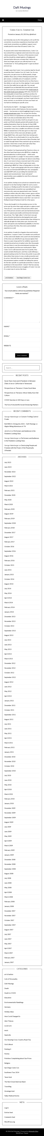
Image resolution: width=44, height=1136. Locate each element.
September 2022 (10, 476)
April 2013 (8, 654)
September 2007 (10, 925)
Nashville (7, 1035)
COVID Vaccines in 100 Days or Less (16, 400)
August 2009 (8, 822)
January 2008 (9, 906)
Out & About (8, 1044)
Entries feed (8, 1112)
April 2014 (8, 598)
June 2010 (7, 780)
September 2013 (10, 631)
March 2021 (8, 486)
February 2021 (9, 490)
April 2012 (8, 696)
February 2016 (9, 560)
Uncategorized (9, 1091)
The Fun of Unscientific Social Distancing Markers (21, 405)
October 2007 (9, 920)
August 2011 (8, 719)
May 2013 (7, 649)
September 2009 (10, 817)
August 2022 (8, 481)
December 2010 (9, 757)
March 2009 (8, 845)
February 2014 (9, 607)
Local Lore (8, 1026)
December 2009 (9, 808)
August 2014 (8, 584)
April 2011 (8, 738)
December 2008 (9, 859)
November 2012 (9, 668)
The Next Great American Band (14, 1082)
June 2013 (7, 645)
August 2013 (8, 635)
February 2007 (9, 958)
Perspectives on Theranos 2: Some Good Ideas (20, 388)
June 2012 (7, 687)
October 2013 (9, 626)
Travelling (7, 1086)
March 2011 (8, 743)
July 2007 (7, 934)
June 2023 (7, 467)
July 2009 (7, 827)
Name (7, 326)
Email (7, 336)
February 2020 (9, 509)
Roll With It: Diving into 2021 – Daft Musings (20, 424)
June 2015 (7, 570)
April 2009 (8, 841)
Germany (7, 1007)
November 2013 (9, 621)
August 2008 (8, 873)
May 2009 (7, 836)
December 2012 (9, 663)
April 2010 (8, 789)
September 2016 (10, 551)
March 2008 (8, 897)
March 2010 (8, 794)
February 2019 (9, 518)
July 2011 (7, 724)
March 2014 (8, 602)
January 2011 (9, 752)
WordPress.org (9, 1122)
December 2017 (9, 532)
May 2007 (7, 944)
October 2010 (9, 766)
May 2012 (7, 691)
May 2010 (7, 785)
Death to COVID (10, 993)
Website (7, 346)
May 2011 (7, 733)
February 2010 (9, 799)
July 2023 (7, 462)
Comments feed (9, 1117)
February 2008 (9, 901)
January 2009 (9, 855)
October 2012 (9, 673)
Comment (9, 298)
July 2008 (7, 878)
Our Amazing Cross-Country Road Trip (17, 1040)
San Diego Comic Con (23, 278)
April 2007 (8, 948)
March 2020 (8, 504)
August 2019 (8, 514)
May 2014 (7, 593)
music (6, 1030)
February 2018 (9, 528)
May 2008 (7, 887)
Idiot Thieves (8, 1021)
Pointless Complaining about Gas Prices (18, 1058)
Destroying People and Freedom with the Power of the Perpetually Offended (20, 447)
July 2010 (7, 775)
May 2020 (7, 500)
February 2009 (9, 850)
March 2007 (8, 953)
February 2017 (9, 542)
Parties (6, 1054)
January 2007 (9, 962)
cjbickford (32, 34)
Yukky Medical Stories (11, 1096)
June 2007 (7, 939)
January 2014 (9, 612)
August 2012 (8, 682)
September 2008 (10, 869)
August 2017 (8, 537)
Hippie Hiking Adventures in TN (15, 426)
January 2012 (9, 701)
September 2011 (10, 715)
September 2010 (10, 771)
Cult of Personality (10, 979)
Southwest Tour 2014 (11, 1072)
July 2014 (7, 588)
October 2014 (9, 579)
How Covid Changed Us (12, 1016)
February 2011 (9, 747)
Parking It (7, 1049)
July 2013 (7, 640)
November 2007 (9, 915)
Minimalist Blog (33, 1131)
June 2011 (7, 729)
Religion (7, 1063)
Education (7, 998)
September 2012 (10, 677)
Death (6, 988)
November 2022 (9, 472)
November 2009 (9, 813)
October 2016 (9, 546)
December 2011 (9, 705)
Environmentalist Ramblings (13, 1002)
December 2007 (9, 911)
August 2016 (8, 556)
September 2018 (10, 523)
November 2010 (9, 761)
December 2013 (9, 616)
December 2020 (9, 495)
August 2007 (8, 930)
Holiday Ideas (9, 1012)
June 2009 (7, 831)
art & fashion (9, 278)
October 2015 (9, 565)
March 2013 (8, 659)
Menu (40, 20)
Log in (6, 1108)
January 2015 (9, 574)
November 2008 (9, 864)
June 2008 (7, 883)
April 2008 (8, 892)
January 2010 (9, 803)
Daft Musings (22, 7)
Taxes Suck (8, 1077)
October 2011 (9, 710)
